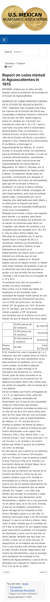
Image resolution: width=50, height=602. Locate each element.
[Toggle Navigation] (4, 40)
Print (9, 66)
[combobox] (26, 52)
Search (8, 51)
